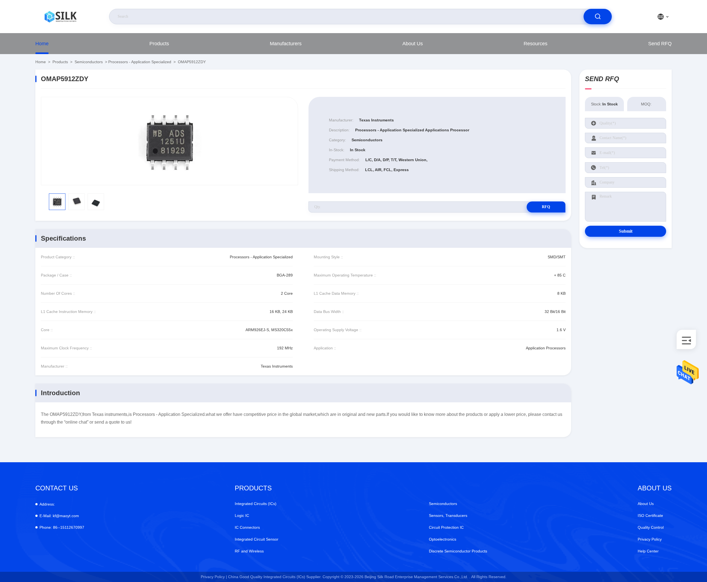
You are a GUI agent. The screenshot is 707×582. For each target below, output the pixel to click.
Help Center (648, 551)
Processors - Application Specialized (139, 62)
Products (159, 43)
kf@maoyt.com (59, 516)
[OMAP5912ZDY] (169, 141)
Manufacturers (286, 43)
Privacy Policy (650, 539)
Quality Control (651, 527)
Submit (625, 231)
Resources (535, 43)
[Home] (60, 16)
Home (42, 43)
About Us (412, 43)
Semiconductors (89, 62)
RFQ (546, 207)
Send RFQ (660, 43)
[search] (598, 16)
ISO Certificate (650, 515)
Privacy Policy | (214, 577)
